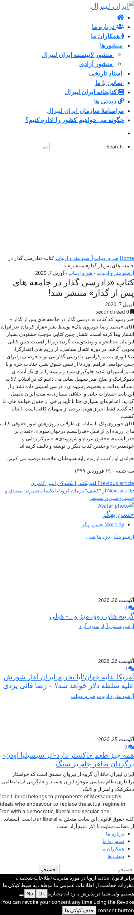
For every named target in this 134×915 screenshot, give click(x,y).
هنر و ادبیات (106, 258)
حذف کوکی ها (79, 910)
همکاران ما (112, 848)
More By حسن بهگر (103, 524)
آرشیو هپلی (122, 536)
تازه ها (103, 536)
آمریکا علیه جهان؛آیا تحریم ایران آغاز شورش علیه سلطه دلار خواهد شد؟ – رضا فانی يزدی (68, 681)
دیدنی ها (116, 856)
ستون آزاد (89, 626)
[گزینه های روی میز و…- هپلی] (106, 568)
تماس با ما (113, 841)
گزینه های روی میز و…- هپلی (92, 616)
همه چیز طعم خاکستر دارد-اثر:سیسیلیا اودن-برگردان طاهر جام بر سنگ (68, 759)
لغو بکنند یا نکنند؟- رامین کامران (82, 483)
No (29, 893)
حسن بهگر (118, 514)
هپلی (91, 536)
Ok (41, 893)
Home (127, 258)
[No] (21, 895)
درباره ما (115, 833)
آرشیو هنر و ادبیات (74, 258)
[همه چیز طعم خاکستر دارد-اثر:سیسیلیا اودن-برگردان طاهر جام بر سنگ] (118, 716)
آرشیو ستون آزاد (117, 626)
